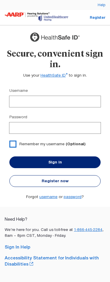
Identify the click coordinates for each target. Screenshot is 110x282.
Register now (55, 180)
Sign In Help (17, 247)
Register (97, 17)
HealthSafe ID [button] (54, 75)
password (73, 196)
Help (101, 5)
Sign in (55, 162)
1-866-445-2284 (88, 229)
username (48, 196)
